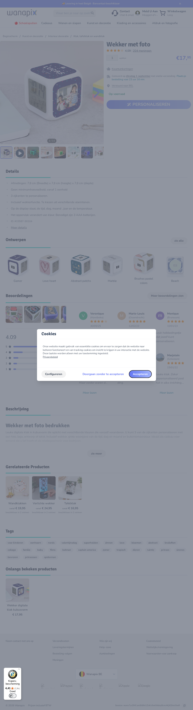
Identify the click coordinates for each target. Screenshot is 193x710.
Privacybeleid (50, 357)
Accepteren (140, 374)
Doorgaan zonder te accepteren (103, 374)
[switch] (12, 695)
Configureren (53, 374)
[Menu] (19, 670)
